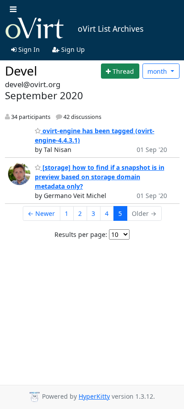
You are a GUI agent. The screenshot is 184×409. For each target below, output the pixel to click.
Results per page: (80, 234)
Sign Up (72, 49)
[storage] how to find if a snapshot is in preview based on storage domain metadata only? (99, 176)
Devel (21, 70)
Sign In (28, 49)
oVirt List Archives (110, 28)
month (158, 71)
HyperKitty (94, 396)
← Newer (41, 213)
